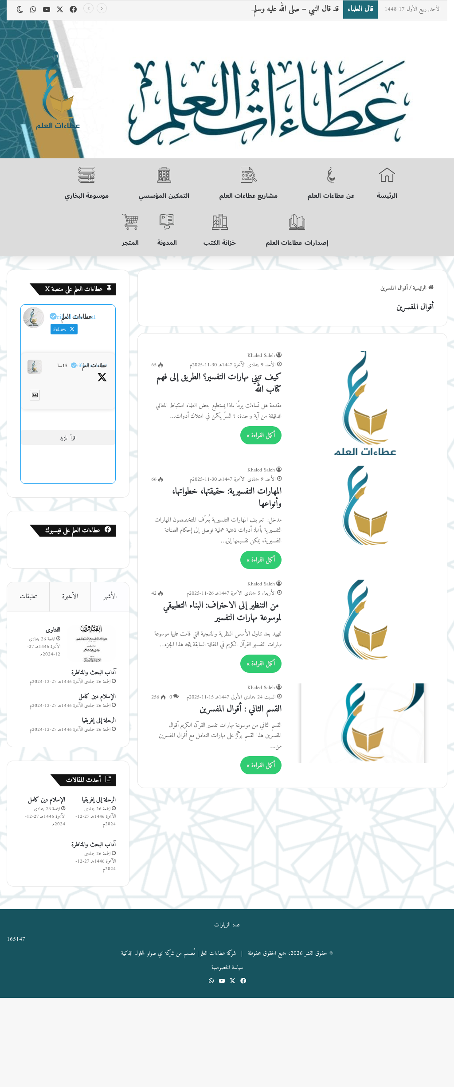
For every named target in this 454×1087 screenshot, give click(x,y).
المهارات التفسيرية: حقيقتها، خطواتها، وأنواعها (227, 498)
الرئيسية (420, 288)
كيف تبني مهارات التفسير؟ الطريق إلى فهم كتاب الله (219, 383)
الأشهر (110, 597)
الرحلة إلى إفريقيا (99, 720)
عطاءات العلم (94, 365)
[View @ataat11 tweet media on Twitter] (35, 395)
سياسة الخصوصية (227, 967)
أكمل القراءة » (261, 435)
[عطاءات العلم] (56, 91)
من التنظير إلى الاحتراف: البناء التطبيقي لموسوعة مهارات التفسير (222, 611)
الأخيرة (70, 597)
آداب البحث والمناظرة (93, 672)
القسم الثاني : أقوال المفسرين (241, 709)
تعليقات (28, 597)
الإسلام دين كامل (97, 696)
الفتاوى (53, 630)
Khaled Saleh (261, 355)
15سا (62, 366)
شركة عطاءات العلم (218, 953)
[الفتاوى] (91, 643)
